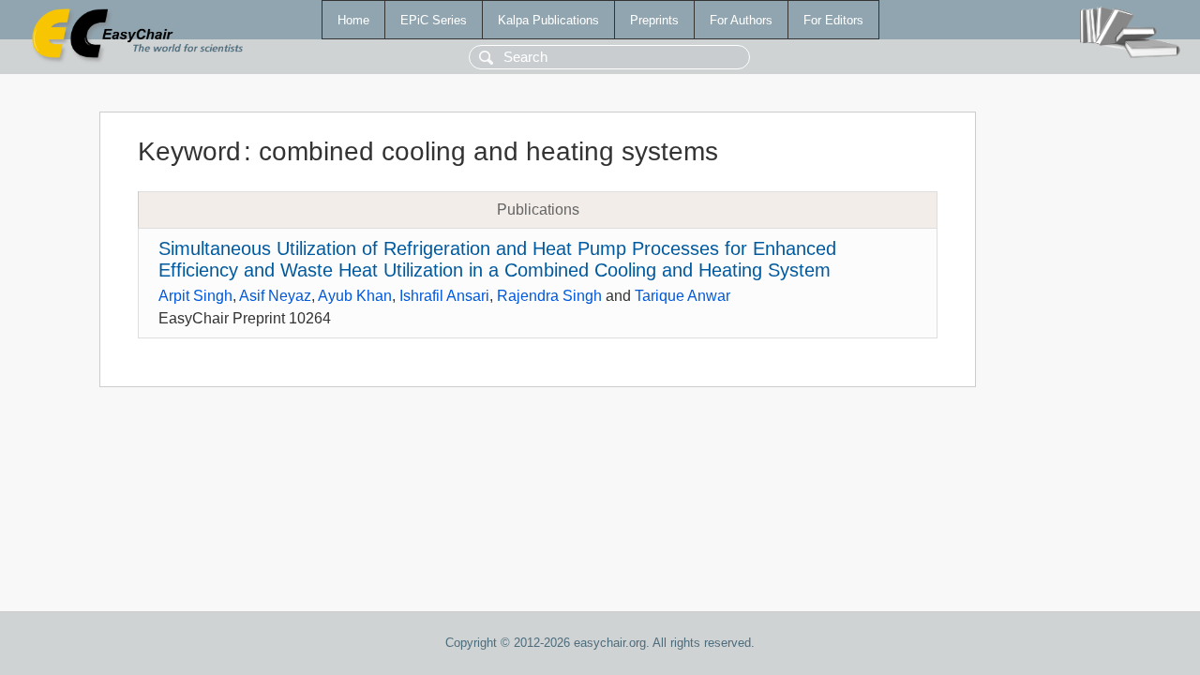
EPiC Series (433, 20)
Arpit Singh (195, 296)
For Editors (833, 20)
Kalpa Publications (548, 20)
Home (353, 20)
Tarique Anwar (682, 296)
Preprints (654, 20)
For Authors (741, 20)
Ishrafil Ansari (444, 296)
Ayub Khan (355, 296)
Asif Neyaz (275, 296)
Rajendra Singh (549, 296)
